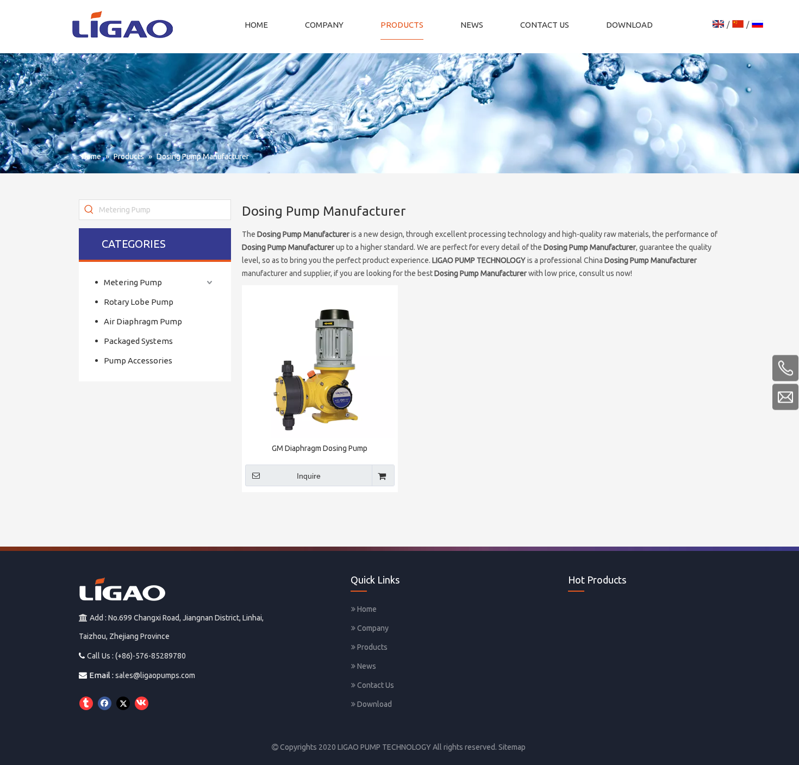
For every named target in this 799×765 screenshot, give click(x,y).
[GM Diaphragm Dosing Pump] (320, 363)
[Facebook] (104, 703)
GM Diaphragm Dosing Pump (319, 448)
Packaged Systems (138, 341)
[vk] (141, 703)
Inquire (309, 476)
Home (366, 609)
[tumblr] (86, 703)
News (365, 666)
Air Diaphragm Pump (143, 321)
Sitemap (512, 747)
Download (373, 704)
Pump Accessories (138, 360)
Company (372, 628)
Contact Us (374, 685)
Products (371, 647)
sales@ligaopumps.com (155, 675)
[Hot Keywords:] (89, 210)
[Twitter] (123, 703)
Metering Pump (133, 282)
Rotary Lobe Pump (138, 301)
